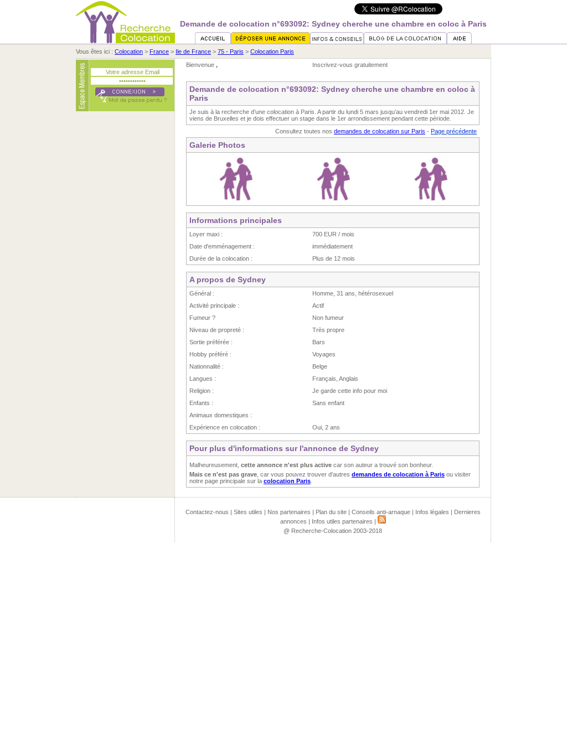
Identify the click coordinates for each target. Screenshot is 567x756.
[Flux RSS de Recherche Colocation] (382, 521)
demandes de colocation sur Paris (379, 131)
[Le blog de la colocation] (405, 41)
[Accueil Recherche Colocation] (213, 41)
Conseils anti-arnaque (381, 512)
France (159, 51)
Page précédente (454, 131)
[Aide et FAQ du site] (459, 41)
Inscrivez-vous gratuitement (350, 64)
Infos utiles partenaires (342, 521)
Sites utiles (248, 512)
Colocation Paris (272, 51)
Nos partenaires (289, 512)
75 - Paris (231, 51)
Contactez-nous (207, 512)
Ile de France (193, 51)
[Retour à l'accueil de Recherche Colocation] (125, 41)
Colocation (129, 51)
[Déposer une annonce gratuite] (270, 41)
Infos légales (432, 512)
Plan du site (331, 512)
